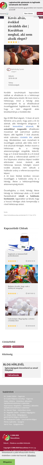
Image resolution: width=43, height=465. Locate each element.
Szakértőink (8, 392)
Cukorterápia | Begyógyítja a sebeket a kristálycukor (21, 320)
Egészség (7, 347)
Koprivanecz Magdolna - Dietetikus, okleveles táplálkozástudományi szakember (21, 407)
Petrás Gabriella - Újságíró (14, 422)
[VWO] (8, 13)
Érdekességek (18, 347)
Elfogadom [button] (7, 462)
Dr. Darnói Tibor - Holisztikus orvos (17, 410)
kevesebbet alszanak (23, 126)
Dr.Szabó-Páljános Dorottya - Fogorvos (18, 399)
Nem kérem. (28, 13)
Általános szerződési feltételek (20, 443)
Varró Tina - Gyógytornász (14, 424)
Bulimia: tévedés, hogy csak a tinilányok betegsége (18, 287)
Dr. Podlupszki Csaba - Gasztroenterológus (20, 419)
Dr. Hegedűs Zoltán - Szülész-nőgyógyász (19, 412)
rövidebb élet (26, 137)
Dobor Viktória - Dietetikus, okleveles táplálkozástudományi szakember (18, 402)
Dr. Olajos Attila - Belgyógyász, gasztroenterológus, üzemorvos (16, 416)
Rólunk (6, 443)
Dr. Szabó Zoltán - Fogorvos (14, 396)
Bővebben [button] (32, 455)
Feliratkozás (13, 375)
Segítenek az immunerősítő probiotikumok (17, 255)
